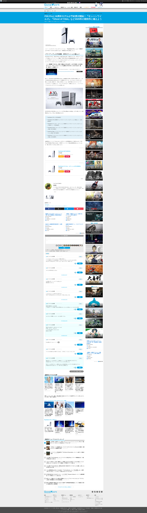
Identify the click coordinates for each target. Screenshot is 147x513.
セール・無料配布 (73, 496)
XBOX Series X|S (64, 498)
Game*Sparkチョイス (90, 498)
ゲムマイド (100, 7)
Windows (55, 496)
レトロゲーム (81, 496)
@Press (83, 509)
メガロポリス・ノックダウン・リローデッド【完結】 (99, 499)
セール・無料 (70, 7)
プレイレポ (46, 498)
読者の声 (76, 7)
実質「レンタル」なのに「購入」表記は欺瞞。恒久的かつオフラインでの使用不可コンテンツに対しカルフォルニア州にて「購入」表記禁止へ (64, 396)
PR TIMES (75, 509)
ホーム (46, 7)
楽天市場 (67, 156)
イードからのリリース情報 (65, 509)
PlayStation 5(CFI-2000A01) (64, 151)
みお (55, 185)
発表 (71, 498)
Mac (54, 498)
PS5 (62, 496)
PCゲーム (57, 7)
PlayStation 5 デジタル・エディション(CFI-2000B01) (69, 166)
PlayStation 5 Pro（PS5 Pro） (50, 419)
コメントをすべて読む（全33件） (76, 371)
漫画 (81, 7)
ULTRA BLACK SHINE (98, 501)
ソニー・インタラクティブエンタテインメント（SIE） (55, 400)
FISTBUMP (93, 7)
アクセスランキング (48, 9)
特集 (51, 7)
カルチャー (80, 495)
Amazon (61, 156)
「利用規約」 (57, 251)
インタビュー (47, 499)
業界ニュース (72, 499)
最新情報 (71, 495)
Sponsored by (77, 233)
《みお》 (82, 178)
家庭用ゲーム (63, 7)
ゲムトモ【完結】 (98, 502)
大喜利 (88, 496)
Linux (54, 499)
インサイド (86, 7)
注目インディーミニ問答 (48, 502)
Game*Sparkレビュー (48, 496)
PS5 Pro (47, 204)
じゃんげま (97, 496)
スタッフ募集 (72, 509)
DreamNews (80, 509)
